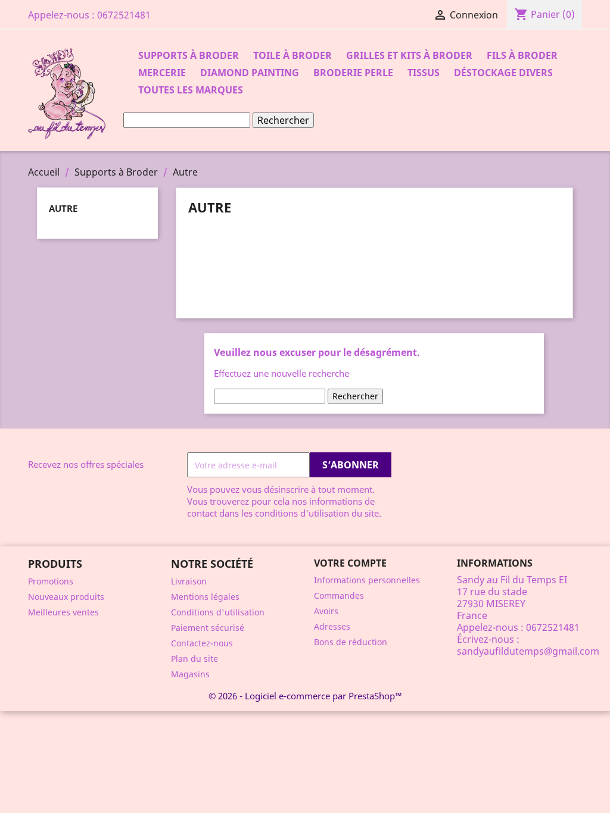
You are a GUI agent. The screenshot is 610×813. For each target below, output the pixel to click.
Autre (63, 208)
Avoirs (326, 611)
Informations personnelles (367, 580)
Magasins (190, 674)
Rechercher (283, 120)
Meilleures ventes (63, 612)
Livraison (189, 581)
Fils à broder (522, 55)
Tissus (423, 72)
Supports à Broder (188, 55)
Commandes (339, 595)
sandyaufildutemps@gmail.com (528, 651)
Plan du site (194, 658)
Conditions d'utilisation (217, 612)
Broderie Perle (353, 72)
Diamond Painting (249, 72)
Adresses (332, 626)
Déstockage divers (503, 72)
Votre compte (350, 563)
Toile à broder (292, 55)
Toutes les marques (190, 89)
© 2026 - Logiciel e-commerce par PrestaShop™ (305, 696)
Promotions (50, 581)
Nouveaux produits (66, 596)
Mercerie (162, 72)
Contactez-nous (202, 643)
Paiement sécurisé (207, 627)
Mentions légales (205, 596)
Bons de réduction (350, 642)
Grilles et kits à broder (409, 55)
